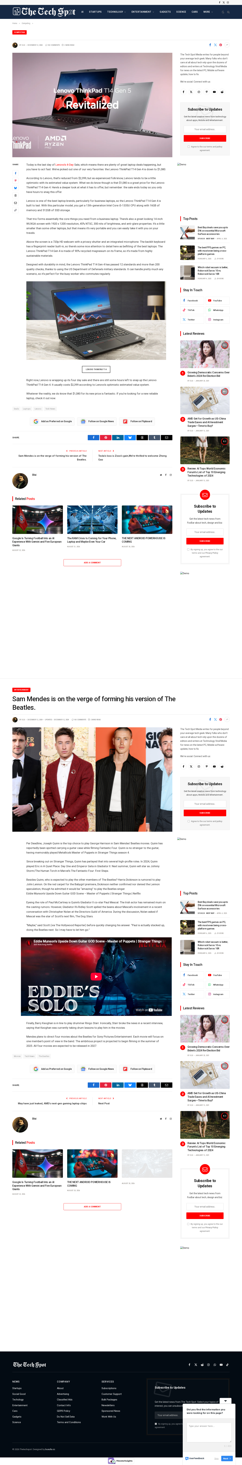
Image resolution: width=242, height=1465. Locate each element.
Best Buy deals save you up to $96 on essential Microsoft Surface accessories (213, 230)
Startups (95, 12)
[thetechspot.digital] (44, 12)
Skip (216, 1458)
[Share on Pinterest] (220, 44)
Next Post (104, 1103)
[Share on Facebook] (210, 44)
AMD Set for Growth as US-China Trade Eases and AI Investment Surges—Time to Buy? (207, 422)
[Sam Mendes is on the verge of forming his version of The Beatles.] (92, 779)
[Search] (228, 12)
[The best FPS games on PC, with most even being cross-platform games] (187, 253)
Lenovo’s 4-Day (64, 164)
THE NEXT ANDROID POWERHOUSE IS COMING (143, 540)
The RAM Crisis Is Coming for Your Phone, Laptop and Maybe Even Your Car (91, 540)
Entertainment (141, 12)
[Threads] (15, 195)
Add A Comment (92, 562)
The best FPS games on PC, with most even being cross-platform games (212, 250)
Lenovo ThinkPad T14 (96, 369)
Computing (19, 32)
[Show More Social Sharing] (227, 44)
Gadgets (165, 12)
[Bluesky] (15, 188)
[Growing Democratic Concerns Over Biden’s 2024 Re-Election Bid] (205, 354)
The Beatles (44, 1056)
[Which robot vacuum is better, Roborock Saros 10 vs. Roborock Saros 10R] (187, 272)
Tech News (50, 409)
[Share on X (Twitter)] (215, 44)
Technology (115, 12)
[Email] (15, 203)
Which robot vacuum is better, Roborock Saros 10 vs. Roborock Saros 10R (213, 270)
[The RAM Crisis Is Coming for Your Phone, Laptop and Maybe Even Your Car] (92, 519)
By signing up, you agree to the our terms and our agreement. (206, 553)
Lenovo (38, 409)
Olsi (23, 45)
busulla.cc (50, 1449)
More (206, 12)
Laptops (27, 409)
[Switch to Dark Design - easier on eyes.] (223, 12)
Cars (195, 12)
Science (181, 12)
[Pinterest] (15, 180)
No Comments (54, 45)
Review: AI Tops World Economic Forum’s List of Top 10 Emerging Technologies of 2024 (206, 472)
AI (82, 12)
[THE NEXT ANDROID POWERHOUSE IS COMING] (147, 519)
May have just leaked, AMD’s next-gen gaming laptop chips (52, 1103)
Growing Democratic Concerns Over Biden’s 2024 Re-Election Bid (209, 374)
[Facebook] (15, 173)
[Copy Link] (15, 210)
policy (219, 146)
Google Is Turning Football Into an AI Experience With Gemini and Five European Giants (36, 542)
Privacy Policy (211, 553)
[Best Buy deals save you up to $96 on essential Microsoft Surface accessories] (187, 232)
